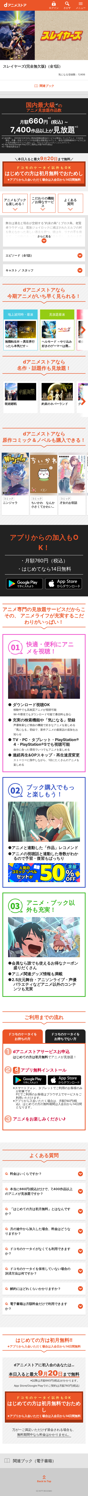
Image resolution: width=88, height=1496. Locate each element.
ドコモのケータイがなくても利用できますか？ (37, 1251)
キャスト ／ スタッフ (19, 270)
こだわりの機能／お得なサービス (43, 202)
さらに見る (44, 236)
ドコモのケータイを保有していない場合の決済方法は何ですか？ (37, 1271)
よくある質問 (70, 202)
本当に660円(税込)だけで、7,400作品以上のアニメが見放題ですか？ (39, 1191)
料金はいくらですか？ (26, 1174)
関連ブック (47, 86)
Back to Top (44, 1481)
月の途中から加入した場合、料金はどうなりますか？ (37, 1231)
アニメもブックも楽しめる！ (15, 202)
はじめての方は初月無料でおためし (44, 173)
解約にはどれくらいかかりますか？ (35, 1289)
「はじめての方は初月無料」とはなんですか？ (37, 1211)
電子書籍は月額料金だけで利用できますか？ (36, 1306)
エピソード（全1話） (19, 255)
